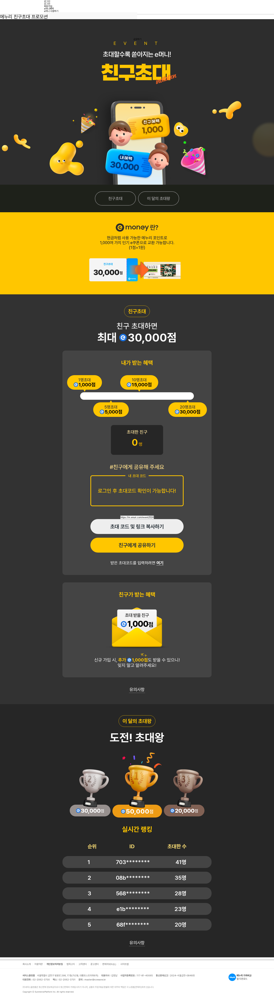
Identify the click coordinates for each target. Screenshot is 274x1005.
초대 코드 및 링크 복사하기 (137, 526)
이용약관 (38, 964)
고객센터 (82, 964)
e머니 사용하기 (51, 11)
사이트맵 (124, 964)
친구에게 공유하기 (137, 545)
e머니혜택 (49, 8)
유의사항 (137, 689)
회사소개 (27, 964)
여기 (159, 562)
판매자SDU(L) (109, 964)
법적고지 (71, 964)
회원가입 (48, 6)
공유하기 (137, 39)
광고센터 (94, 964)
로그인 (47, 3)
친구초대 (115, 198)
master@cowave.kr (95, 979)
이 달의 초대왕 (158, 198)
